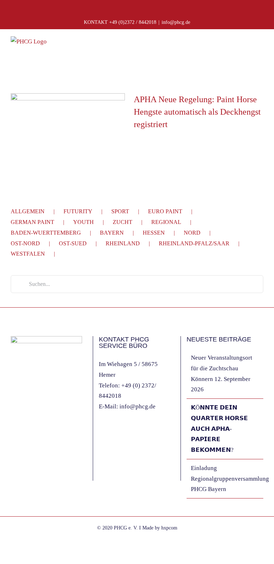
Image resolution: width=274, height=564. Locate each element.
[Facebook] (13, 430)
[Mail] (32, 430)
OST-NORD (25, 243)
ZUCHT (122, 222)
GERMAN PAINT (32, 222)
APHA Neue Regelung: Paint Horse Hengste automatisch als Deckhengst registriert (197, 112)
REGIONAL (166, 222)
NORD (192, 233)
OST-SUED (73, 243)
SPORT (120, 211)
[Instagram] (22, 430)
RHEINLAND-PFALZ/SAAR (194, 243)
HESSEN (154, 233)
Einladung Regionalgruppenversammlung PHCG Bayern (225, 479)
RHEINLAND (123, 243)
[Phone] (42, 430)
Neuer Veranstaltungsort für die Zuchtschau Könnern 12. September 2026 (221, 373)
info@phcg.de (176, 22)
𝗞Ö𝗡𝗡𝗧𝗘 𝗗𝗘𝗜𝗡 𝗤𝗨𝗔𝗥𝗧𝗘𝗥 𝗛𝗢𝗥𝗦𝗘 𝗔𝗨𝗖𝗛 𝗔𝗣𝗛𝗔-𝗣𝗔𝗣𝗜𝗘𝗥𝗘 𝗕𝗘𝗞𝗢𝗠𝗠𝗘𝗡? (219, 428)
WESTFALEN (28, 254)
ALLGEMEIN (28, 211)
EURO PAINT (165, 211)
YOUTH (83, 222)
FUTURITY (78, 211)
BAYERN (112, 233)
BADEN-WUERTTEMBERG (46, 233)
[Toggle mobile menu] (260, 46)
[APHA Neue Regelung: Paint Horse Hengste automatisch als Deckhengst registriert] (68, 129)
